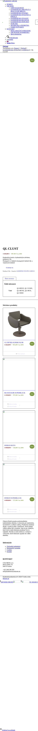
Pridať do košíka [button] (13, 404)
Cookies (9, 550)
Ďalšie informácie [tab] (9, 278)
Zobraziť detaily (12, 406)
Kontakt (9, 551)
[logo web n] (10, 1)
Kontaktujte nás (9, 267)
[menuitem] (21, 4)
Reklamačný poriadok (13, 548)
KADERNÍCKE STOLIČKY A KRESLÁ (26, 271)
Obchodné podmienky (13, 546)
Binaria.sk (6, 578)
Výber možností (21, 353)
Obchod (5, 46)
